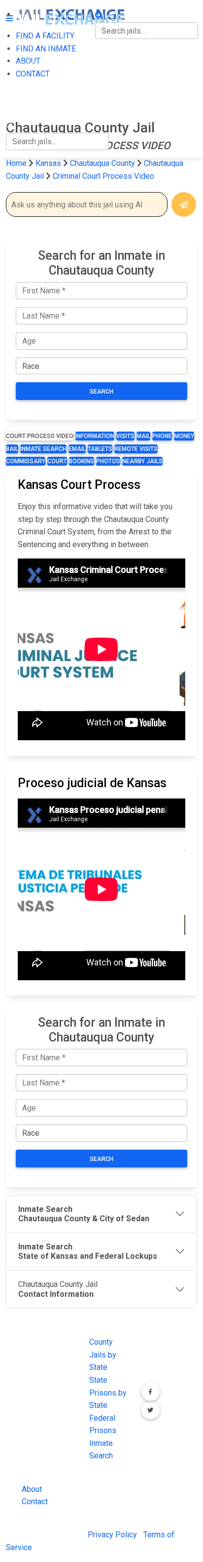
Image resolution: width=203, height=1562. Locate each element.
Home (16, 163)
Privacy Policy (112, 1534)
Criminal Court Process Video (103, 176)
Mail (143, 436)
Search (101, 391)
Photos (108, 461)
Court (57, 461)
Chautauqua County (103, 163)
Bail (12, 448)
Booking (81, 461)
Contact (35, 1501)
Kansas (48, 163)
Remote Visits (136, 448)
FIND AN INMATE (36, 65)
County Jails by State (102, 1354)
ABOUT (18, 85)
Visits (125, 436)
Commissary (25, 461)
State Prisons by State (108, 1392)
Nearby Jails (142, 461)
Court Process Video (39, 436)
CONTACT (23, 106)
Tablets (100, 448)
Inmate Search (43, 448)
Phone (162, 436)
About (32, 1489)
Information (94, 436)
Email (77, 448)
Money (184, 436)
